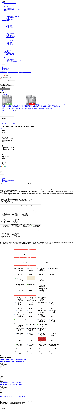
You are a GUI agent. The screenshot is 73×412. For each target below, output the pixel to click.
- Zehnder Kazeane (9, 35)
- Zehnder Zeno (8, 50)
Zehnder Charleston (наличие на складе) (11, 3)
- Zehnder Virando (9, 43)
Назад (4, 1)
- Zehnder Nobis (9, 24)
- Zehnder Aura (8, 32)
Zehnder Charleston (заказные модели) (10, 6)
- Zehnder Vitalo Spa (9, 45)
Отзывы (4, 179)
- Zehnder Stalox (9, 26)
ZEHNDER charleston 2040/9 (7, 394)
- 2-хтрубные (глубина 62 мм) (11, 7)
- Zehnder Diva (8, 22)
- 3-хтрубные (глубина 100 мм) (11, 8)
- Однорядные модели (10, 53)
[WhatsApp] (4, 166)
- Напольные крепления (10, 18)
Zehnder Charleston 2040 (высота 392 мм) (9, 123)
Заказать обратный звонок (4, 84)
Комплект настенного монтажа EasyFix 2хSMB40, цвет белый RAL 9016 (13, 361)
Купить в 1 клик (3, 370)
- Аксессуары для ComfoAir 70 (11, 62)
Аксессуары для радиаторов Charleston (10, 14)
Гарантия (4, 67)
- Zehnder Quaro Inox (9, 25)
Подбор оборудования (6, 68)
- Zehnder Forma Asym (10, 33)
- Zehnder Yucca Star (9, 30)
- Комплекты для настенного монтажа (12, 15)
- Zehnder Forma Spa (9, 34)
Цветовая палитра (5, 181)
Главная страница (5, 69)
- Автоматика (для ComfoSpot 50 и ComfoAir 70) (14, 60)
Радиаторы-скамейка (7, 10)
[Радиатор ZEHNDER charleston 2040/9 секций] (8, 128)
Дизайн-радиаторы (5, 51)
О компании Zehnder (5, 65)
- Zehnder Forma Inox (9, 23)
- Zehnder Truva (8, 28)
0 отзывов (3, 131)
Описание (4, 178)
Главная (3, 120)
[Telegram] (5, 166)
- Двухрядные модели (10, 54)
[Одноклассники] (1, 166)
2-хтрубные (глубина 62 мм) (7, 122)
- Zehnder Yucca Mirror (10, 48)
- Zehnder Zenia (8, 49)
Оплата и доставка (5, 66)
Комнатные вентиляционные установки (11, 57)
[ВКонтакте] (0, 166)
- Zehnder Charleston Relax (10, 11)
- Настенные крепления (10, 17)
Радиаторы (4, 2)
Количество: (2, 170)
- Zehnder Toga (8, 41)
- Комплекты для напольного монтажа (12, 16)
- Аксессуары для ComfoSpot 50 (11, 61)
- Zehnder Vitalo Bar (9, 29)
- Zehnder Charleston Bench (10, 12)
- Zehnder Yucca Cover (10, 47)
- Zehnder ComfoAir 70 (10, 59)
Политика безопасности (4, 396)
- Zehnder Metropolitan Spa (10, 37)
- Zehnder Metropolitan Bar (10, 36)
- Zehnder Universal (9, 42)
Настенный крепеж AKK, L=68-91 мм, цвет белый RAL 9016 (11, 384)
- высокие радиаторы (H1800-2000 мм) (12, 5)
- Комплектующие (9, 19)
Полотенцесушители (5, 20)
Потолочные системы (6, 63)
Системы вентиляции (6, 56)
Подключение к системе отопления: (6, 167)
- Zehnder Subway (9, 39)
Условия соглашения (12, 396)
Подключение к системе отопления (8, 180)
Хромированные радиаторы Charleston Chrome (12, 13)
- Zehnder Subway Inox (10, 27)
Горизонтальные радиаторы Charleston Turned (12, 9)
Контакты (4, 90)
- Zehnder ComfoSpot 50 (10, 58)
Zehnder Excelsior (7, 52)
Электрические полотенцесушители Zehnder (11, 31)
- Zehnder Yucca (9, 46)
